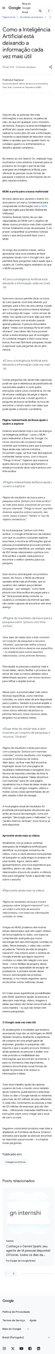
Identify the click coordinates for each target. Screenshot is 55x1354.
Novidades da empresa (31, 17)
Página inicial (8, 17)
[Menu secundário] (49, 10)
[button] (50, 67)
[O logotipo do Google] (8, 1301)
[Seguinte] (50, 17)
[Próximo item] (13, 1273)
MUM (44, 206)
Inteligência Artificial (15, 1162)
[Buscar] (40, 10)
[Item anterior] (6, 1273)
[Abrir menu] (3, 8)
